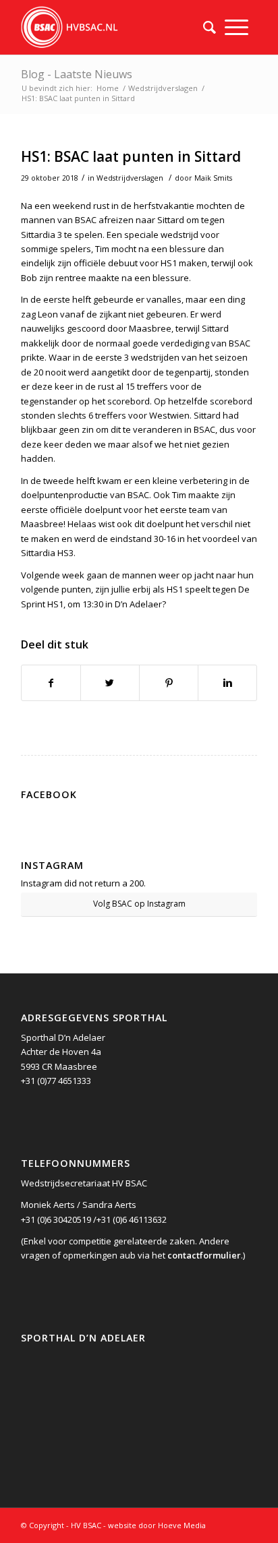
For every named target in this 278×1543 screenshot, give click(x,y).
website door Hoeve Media (157, 1525)
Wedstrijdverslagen (163, 88)
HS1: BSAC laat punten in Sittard (131, 156)
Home (107, 88)
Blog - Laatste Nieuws (76, 74)
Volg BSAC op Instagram (139, 903)
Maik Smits (213, 178)
